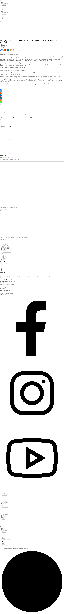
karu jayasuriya (9, 274)
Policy (14, 281)
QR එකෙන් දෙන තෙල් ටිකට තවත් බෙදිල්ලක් (9, 159)
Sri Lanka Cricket (16, 276)
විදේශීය (3, 46)
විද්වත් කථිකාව (5, 255)
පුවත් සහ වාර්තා (5, 3)
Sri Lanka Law (21, 276)
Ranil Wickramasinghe (46, 275)
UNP (55, 276)
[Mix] (10, 50)
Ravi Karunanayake (53, 275)
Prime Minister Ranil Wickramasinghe (13, 275)
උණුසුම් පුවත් (4, 248)
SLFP (7, 276)
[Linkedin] (5, 50)
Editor (3, 44)
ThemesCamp (25, 548)
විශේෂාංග (4, 5)
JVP (5, 274)
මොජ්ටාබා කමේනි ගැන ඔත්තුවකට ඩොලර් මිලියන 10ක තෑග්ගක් (13, 237)
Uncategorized (4, 246)
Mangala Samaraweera (30, 274)
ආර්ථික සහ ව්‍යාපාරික (6, 6)
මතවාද (3, 8)
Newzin (9, 548)
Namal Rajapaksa (38, 274)
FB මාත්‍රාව (4, 244)
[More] (13, 50)
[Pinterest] (7, 50)
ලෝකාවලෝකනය (5, 254)
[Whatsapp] (12, 50)
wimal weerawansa (60, 276)
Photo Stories (4, 245)
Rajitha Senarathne (30, 275)
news (42, 274)
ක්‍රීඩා (3, 249)
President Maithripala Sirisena (51, 274)
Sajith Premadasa (3, 276)
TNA (45, 276)
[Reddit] (4, 50)
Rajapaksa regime (24, 275)
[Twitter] (2, 50)
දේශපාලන (4, 4)
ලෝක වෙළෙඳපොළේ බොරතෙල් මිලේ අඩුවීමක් (9, 207)
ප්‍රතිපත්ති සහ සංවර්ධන (6, 252)
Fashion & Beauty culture (6, 243)
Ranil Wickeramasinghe (38, 275)
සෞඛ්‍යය (3, 7)
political (44, 274)
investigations (2, 274)
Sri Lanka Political (34, 276)
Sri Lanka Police (27, 276)
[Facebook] (1, 50)
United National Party (50, 276)
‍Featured (1, 277)
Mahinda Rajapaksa (15, 274)
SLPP (9, 276)
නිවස (3, 2)
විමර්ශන (3, 257)
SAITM (61, 275)
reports (58, 275)
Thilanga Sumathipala (41, 276)
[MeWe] (8, 50)
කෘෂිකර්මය (4, 250)
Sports (12, 276)
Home (3, 9)
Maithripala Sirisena (22, 274)
